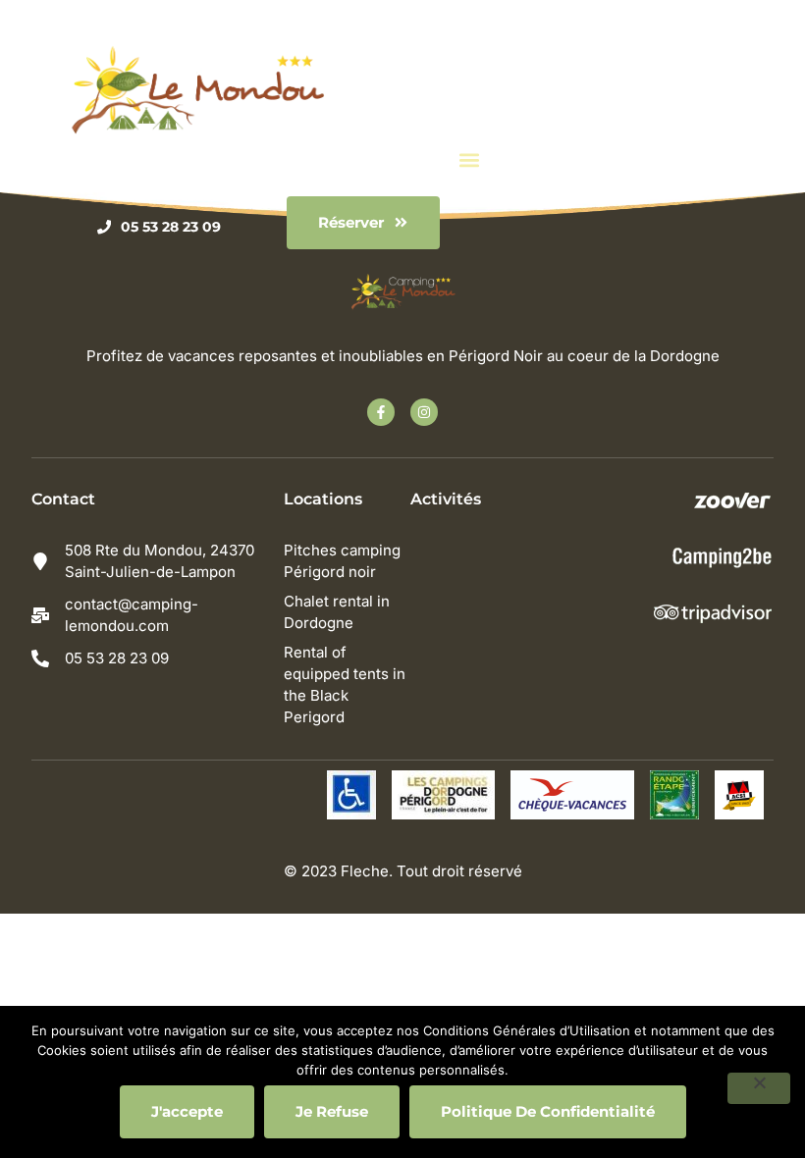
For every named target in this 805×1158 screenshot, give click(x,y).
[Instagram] (424, 412)
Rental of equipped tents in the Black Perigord (344, 684)
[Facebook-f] (381, 412)
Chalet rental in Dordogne (337, 612)
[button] (470, 160)
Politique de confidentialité (548, 1111)
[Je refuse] (758, 1088)
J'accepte (187, 1111)
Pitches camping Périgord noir (342, 561)
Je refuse (331, 1111)
